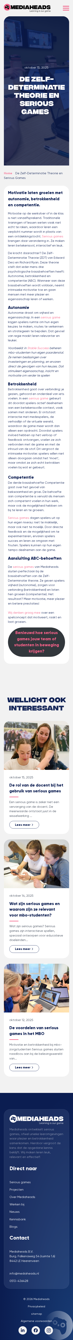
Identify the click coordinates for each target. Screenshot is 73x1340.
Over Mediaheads (22, 1197)
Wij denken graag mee (24, 612)
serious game (50, 317)
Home (8, 173)
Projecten (17, 1189)
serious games (23, 567)
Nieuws (15, 1212)
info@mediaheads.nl (24, 1273)
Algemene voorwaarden (36, 1321)
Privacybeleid (36, 1306)
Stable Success (37, 348)
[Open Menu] (66, 8)
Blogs (14, 1226)
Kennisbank (18, 1219)
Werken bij (17, 1204)
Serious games (52, 236)
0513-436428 (19, 1281)
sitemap (36, 1313)
